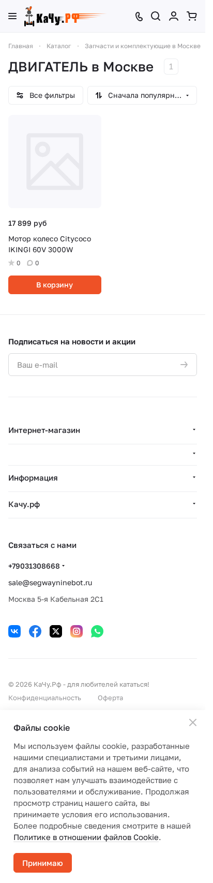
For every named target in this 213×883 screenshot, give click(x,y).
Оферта (110, 697)
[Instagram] (76, 631)
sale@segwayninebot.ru (50, 582)
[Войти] (174, 16)
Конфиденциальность (44, 697)
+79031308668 (34, 565)
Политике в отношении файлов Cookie (86, 837)
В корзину (54, 284)
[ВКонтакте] (14, 631)
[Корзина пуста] (192, 16)
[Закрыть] (193, 722)
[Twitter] (56, 631)
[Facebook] (35, 631)
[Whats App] (97, 631)
